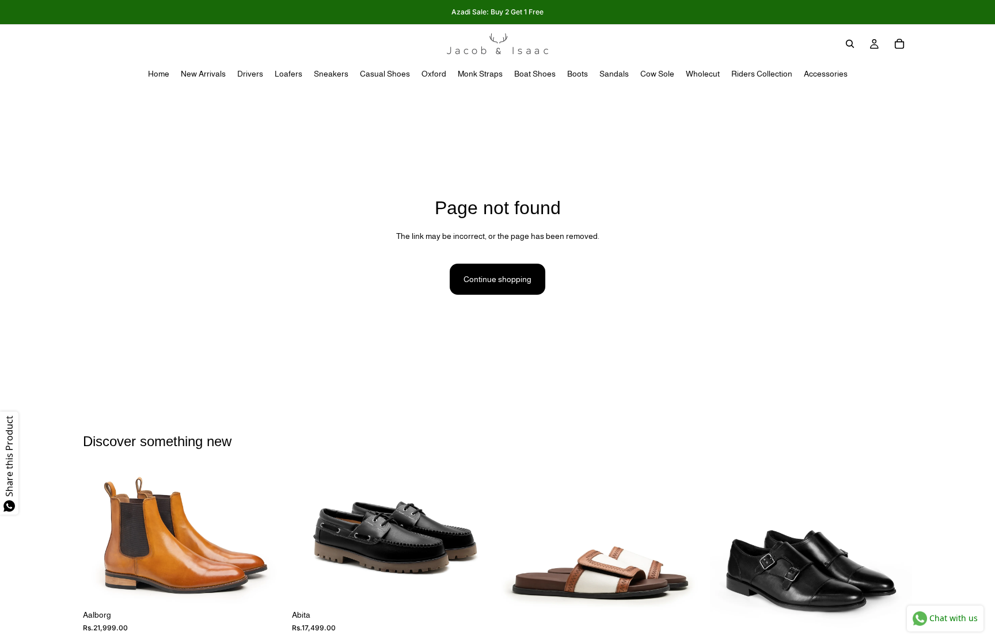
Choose (277, 586)
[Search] (850, 43)
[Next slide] (267, 536)
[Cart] (899, 43)
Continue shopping (497, 279)
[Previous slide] (100, 536)
